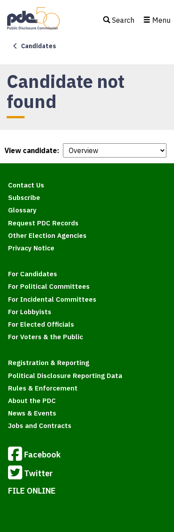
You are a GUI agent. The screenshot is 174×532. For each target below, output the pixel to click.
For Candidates (32, 274)
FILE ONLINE (32, 491)
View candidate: (31, 150)
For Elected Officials (41, 324)
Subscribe (24, 197)
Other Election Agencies (47, 235)
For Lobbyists (29, 312)
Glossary (22, 210)
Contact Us (26, 185)
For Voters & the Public (45, 336)
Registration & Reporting (48, 362)
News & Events (32, 413)
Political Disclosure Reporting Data (65, 375)
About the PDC (32, 400)
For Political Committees (49, 286)
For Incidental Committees (52, 299)
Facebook (42, 454)
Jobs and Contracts (39, 425)
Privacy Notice (31, 248)
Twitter (38, 473)
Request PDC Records (43, 223)
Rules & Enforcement (43, 388)
